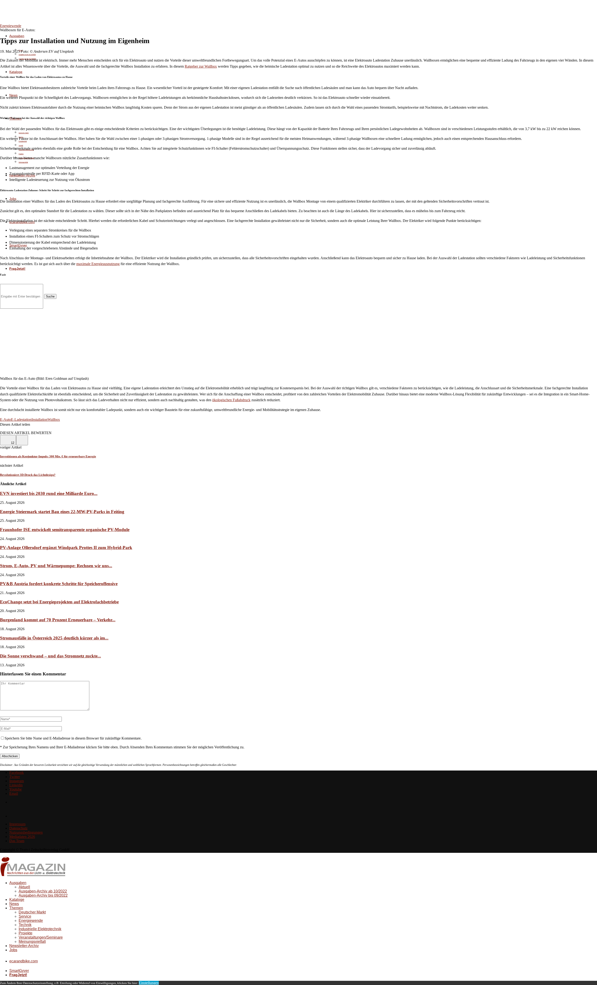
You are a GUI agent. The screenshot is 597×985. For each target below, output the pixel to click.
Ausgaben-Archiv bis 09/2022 (43, 895)
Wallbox (54, 420)
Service (25, 916)
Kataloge (15, 72)
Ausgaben (16, 36)
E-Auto (5, 420)
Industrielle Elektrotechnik (40, 929)
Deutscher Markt (24, 133)
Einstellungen (149, 983)
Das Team (16, 841)
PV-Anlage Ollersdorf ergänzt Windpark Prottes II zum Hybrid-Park (66, 547)
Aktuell (24, 887)
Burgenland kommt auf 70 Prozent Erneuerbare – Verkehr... (57, 619)
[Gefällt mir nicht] (22, 440)
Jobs (13, 950)
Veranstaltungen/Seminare (41, 937)
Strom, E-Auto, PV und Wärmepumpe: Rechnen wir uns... (56, 565)
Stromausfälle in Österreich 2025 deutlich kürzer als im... (54, 638)
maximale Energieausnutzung (98, 264)
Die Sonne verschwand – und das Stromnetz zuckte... (50, 655)
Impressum (17, 824)
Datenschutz (18, 828)
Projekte (21, 154)
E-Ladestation (21, 420)
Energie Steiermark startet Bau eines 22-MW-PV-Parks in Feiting (62, 511)
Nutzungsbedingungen (26, 832)
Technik (25, 925)
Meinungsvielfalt (23, 162)
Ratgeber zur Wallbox (201, 66)
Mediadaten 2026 (22, 837)
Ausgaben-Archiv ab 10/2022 (27, 54)
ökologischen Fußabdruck (231, 400)
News (14, 904)
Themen (16, 908)
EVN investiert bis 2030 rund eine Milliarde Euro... (48, 493)
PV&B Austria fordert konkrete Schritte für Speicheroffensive (59, 583)
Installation (39, 420)
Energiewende (31, 921)
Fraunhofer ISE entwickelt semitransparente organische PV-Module (64, 529)
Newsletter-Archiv (24, 946)
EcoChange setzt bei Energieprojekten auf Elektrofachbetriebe (59, 601)
